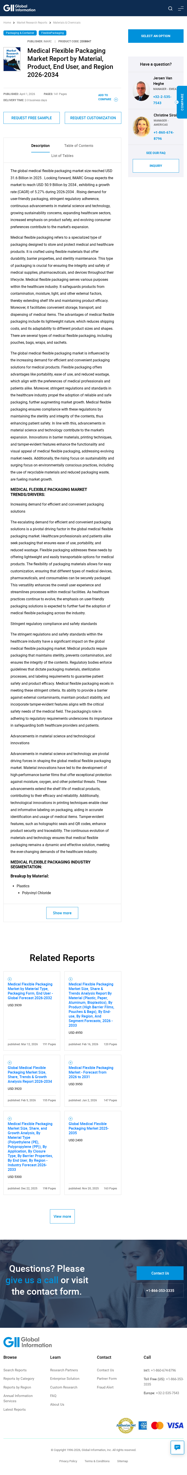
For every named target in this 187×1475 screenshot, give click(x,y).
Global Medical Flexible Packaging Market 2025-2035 (89, 1128)
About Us (57, 1404)
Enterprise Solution (64, 1379)
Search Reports (15, 1370)
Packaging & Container (20, 33)
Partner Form (107, 1379)
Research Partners (64, 1370)
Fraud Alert (105, 1387)
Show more (62, 912)
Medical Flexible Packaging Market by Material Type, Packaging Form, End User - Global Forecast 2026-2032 (30, 991)
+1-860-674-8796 (163, 1370)
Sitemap (122, 1461)
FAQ (53, 1396)
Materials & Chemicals (67, 22)
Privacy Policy (68, 1461)
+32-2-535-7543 (167, 1393)
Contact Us (160, 1273)
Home (7, 22)
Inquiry (156, 166)
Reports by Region (17, 1387)
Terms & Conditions (97, 1461)
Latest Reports (14, 1409)
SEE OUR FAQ (156, 153)
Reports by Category (18, 1379)
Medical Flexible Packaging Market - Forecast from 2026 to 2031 (91, 1072)
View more (62, 1216)
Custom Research (63, 1387)
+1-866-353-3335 (160, 1290)
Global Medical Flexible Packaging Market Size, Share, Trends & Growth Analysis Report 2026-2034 (30, 1074)
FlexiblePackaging (52, 33)
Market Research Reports (32, 22)
